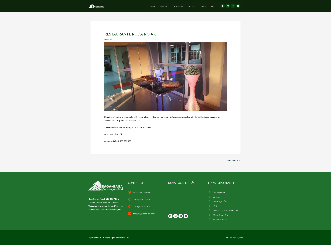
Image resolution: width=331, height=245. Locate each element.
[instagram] (233, 6)
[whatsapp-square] (181, 216)
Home (152, 6)
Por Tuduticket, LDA (234, 237)
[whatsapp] (228, 6)
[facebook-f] (223, 6)
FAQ (213, 6)
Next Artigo (233, 160)
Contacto (203, 6)
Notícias (190, 6)
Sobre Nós (178, 6)
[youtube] (238, 6)
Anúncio (108, 39)
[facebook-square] (170, 216)
